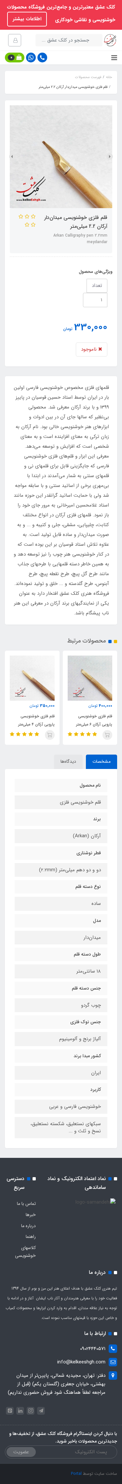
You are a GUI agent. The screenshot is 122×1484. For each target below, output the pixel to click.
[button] (14, 57)
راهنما (31, 1236)
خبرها (31, 1214)
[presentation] (109, 156)
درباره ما (28, 1225)
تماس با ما (26, 1203)
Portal (76, 1473)
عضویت (21, 1452)
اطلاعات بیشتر (27, 19)
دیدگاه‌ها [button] (68, 761)
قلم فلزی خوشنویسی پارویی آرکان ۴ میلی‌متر (36, 720)
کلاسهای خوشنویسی (25, 1251)
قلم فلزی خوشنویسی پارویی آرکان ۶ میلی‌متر (94, 720)
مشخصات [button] (101, 761)
